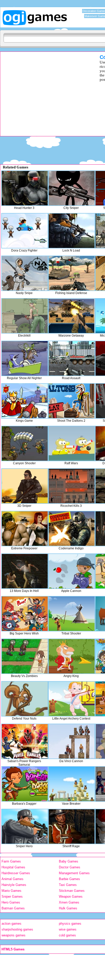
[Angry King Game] (71, 656)
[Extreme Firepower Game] (24, 528)
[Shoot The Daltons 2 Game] (71, 401)
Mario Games (11, 891)
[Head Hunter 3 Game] (24, 188)
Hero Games (11, 902)
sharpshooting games (17, 929)
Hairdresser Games (16, 873)
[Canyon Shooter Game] (24, 443)
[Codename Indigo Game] (71, 528)
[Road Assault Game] (71, 358)
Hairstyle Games (14, 885)
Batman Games (13, 908)
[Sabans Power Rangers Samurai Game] (24, 741)
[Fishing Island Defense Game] (71, 273)
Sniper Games (12, 896)
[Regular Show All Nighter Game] (24, 358)
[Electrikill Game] (24, 316)
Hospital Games (13, 867)
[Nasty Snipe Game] (24, 273)
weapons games (13, 935)
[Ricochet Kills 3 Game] (71, 486)
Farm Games (11, 861)
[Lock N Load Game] (71, 230)
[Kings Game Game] (24, 401)
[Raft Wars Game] (71, 443)
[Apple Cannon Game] (71, 571)
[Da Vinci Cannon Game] (71, 741)
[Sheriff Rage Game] (71, 826)
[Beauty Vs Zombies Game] (24, 656)
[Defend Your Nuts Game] (24, 699)
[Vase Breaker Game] (71, 784)
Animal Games (12, 879)
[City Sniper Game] (71, 188)
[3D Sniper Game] (24, 486)
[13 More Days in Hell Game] (24, 571)
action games (11, 923)
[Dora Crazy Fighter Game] (24, 230)
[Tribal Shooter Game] (71, 613)
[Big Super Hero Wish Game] (24, 613)
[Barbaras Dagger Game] (24, 784)
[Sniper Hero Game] (24, 826)
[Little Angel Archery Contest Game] (71, 699)
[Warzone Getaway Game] (71, 316)
